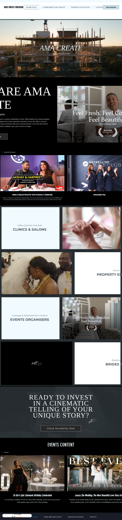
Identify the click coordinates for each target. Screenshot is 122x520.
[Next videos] (119, 173)
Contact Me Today (34, 393)
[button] (8, 152)
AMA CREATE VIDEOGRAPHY (15, 7)
